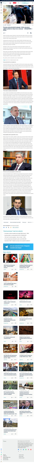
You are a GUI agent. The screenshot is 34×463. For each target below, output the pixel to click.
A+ (31, 33)
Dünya (5, 269)
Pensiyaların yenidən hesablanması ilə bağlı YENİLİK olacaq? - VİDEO (17, 233)
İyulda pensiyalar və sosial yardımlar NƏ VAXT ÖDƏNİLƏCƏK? (15, 235)
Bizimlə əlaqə (21, 456)
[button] (20, 2)
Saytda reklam (21, 454)
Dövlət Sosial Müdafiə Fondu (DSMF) (15, 222)
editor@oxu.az (5, 458)
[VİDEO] (10, 348)
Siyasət (21, 397)
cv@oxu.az (5, 455)
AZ (1, 2)
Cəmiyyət (5, 359)
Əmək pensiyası (6, 222)
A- (28, 33)
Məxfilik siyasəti (21, 457)
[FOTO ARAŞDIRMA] (10, 404)
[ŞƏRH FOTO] (26, 258)
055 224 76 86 (5, 459)
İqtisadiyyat (22, 269)
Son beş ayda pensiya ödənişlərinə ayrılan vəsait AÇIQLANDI (15, 238)
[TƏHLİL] (26, 404)
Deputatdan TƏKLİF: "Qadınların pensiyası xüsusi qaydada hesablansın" (17, 240)
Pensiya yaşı (24, 222)
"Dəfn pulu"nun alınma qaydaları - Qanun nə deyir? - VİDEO (15, 237)
